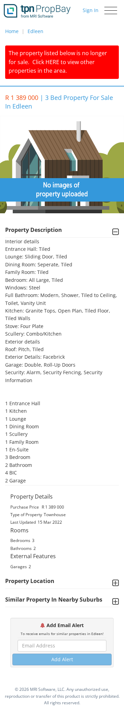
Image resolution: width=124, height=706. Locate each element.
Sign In (91, 10)
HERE (52, 62)
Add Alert (62, 659)
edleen (35, 31)
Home (12, 31)
